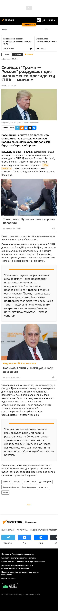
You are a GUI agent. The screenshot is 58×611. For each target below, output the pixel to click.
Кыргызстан (7, 530)
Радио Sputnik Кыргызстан (19, 363)
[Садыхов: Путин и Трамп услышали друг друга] (29, 342)
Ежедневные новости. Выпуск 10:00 (17, 42)
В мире (26, 482)
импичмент (43, 487)
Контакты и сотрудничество (14, 558)
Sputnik (6, 122)
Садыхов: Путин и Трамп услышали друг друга (28, 369)
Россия (5, 492)
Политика (6, 482)
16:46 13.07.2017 (8, 85)
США (34, 482)
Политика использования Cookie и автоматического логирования (17, 566)
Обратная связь (8, 578)
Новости (17, 482)
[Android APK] (10, 586)
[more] (53, 228)
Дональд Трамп (45, 482)
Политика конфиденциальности (30, 561)
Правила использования (23, 554)
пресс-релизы (7, 561)
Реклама (32, 558)
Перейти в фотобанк (31, 122)
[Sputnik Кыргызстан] (8, 21)
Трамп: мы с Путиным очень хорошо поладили (29, 221)
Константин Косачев (11, 487)
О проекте (6, 554)
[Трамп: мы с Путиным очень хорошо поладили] (29, 197)
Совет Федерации (29, 487)
